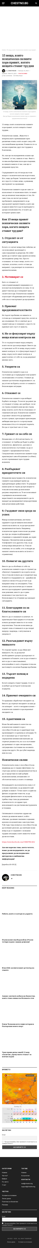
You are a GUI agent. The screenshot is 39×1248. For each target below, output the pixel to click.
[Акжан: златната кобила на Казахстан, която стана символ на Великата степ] (19, 983)
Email (3, 1135)
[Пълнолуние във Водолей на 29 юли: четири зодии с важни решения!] (19, 927)
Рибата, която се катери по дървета (17, 914)
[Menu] (3, 3)
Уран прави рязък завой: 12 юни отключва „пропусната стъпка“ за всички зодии (16, 1054)
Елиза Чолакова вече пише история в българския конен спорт (18, 1025)
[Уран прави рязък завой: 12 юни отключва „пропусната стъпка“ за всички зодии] (19, 1040)
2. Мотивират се (12, 276)
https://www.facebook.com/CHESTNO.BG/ (18, 842)
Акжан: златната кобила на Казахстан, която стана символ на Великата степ (18, 997)
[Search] (36, 3)
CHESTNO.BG (12, 70)
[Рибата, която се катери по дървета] (19, 901)
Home (4, 50)
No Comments (8, 75)
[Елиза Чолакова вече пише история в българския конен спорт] (19, 1012)
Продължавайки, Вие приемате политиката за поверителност (19, 1142)
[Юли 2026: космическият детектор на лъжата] (19, 955)
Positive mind (22, 73)
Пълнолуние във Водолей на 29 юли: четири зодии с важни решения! (17, 941)
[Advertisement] (19, 27)
